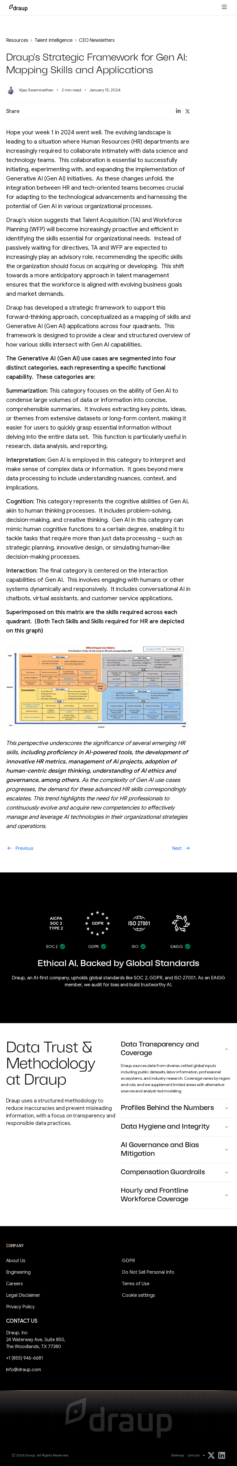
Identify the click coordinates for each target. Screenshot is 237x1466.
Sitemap (177, 1455)
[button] (224, 7)
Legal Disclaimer (23, 1295)
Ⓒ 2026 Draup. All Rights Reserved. (40, 1455)
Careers (14, 1284)
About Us (16, 1261)
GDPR (128, 1261)
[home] (18, 8)
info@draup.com (23, 1370)
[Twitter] (211, 1455)
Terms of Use (135, 1284)
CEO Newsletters (97, 40)
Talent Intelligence (53, 40)
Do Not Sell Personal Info (148, 1272)
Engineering (18, 1272)
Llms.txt (194, 1455)
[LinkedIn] (221, 1455)
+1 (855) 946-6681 (24, 1358)
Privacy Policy (20, 1307)
